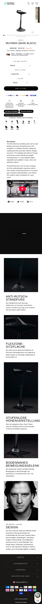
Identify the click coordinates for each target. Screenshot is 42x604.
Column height (20, 61)
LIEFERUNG (20, 569)
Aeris (21, 40)
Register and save (20, 576)
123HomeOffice (20, 563)
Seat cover (20, 70)
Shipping (18, 50)
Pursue (20, 557)
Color (20, 78)
